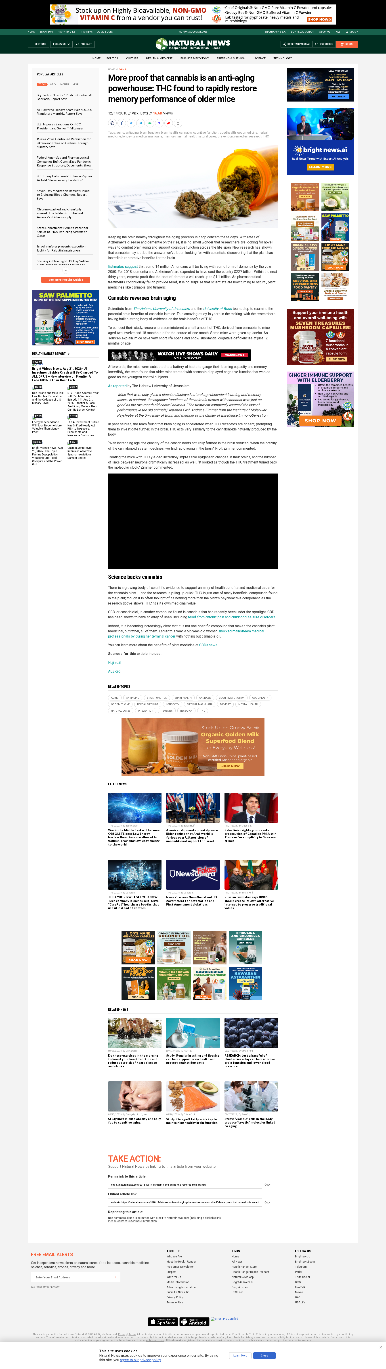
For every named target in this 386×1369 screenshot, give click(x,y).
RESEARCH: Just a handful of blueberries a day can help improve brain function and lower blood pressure (249, 1061)
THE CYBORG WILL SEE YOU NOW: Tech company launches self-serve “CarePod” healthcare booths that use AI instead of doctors (133, 902)
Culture (132, 58)
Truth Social (302, 1277)
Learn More (240, 1355)
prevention (225, 136)
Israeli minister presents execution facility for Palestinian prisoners (61, 248)
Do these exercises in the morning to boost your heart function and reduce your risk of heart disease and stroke (133, 1061)
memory (170, 136)
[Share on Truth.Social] (159, 123)
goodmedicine (247, 132)
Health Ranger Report (49, 353)
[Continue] (115, 1277)
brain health (169, 132)
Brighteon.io (302, 1256)
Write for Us (174, 1277)
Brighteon (46, 32)
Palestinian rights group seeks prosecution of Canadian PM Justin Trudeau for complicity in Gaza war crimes (250, 835)
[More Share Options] (178, 123)
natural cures (207, 136)
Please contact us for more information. (132, 1221)
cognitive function (205, 132)
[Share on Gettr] (169, 123)
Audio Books (105, 32)
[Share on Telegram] (141, 123)
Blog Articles (240, 1287)
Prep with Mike (66, 32)
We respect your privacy (45, 1287)
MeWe (299, 1292)
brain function (150, 132)
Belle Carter (132, 826)
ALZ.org (114, 671)
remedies (241, 136)
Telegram (301, 1266)
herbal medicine (147, 704)
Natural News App (243, 1277)
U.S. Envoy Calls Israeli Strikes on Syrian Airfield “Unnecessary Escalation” (64, 178)
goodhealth (228, 132)
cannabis (185, 132)
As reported (117, 386)
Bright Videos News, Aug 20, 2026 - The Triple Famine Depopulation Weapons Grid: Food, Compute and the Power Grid (47, 456)
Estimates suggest (123, 266)
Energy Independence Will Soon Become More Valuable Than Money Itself (47, 427)
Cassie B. (247, 826)
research (255, 136)
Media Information (178, 1282)
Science (260, 58)
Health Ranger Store (244, 1266)
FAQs (337, 32)
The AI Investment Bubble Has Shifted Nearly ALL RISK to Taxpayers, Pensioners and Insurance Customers (83, 428)
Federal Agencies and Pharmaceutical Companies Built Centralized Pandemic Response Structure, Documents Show (64, 161)
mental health (187, 136)
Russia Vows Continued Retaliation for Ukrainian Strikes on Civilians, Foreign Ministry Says (64, 143)
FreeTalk (300, 1287)
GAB (297, 1297)
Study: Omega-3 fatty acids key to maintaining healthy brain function (192, 1120)
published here (155, 1340)
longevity (128, 136)
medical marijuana (149, 136)
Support (171, 1271)
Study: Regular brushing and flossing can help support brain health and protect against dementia (192, 1059)
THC (266, 136)
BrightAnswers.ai (275, 32)
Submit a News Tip (178, 1292)
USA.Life (300, 1302)
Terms (132, 1334)
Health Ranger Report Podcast (250, 1271)
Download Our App (302, 32)
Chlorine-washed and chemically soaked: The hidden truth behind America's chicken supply (60, 213)
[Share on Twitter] (131, 123)
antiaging (132, 132)
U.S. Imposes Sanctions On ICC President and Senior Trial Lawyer (60, 126)
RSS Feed (237, 1292)
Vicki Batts (140, 113)
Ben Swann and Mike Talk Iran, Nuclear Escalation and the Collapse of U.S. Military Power (47, 398)
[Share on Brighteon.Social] (112, 123)
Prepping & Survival (231, 58)
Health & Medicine (159, 58)
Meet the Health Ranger (181, 1261)
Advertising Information (181, 1287)
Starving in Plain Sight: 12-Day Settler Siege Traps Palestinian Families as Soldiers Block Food (63, 265)
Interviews (86, 32)
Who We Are (174, 1256)
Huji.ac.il (114, 663)
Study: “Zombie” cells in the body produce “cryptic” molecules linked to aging (249, 1122)
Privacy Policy (175, 1297)
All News (237, 1261)
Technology (283, 58)
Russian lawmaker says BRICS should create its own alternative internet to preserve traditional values (249, 902)
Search (354, 32)
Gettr (298, 1282)
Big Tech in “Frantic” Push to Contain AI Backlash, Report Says (64, 97)
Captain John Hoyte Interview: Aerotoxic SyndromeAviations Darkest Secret (79, 452)
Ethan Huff (189, 826)
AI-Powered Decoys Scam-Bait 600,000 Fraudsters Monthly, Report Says (64, 111)
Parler (298, 1271)
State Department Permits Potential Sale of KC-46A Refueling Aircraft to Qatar (62, 231)
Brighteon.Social (305, 1261)
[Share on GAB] (150, 123)
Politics (112, 58)
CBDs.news (208, 645)
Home (31, 32)
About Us (324, 32)
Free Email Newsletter (180, 1266)
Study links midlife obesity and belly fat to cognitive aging (134, 1120)
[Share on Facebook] (122, 123)
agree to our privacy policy (140, 1360)
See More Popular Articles (65, 279)
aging (120, 132)
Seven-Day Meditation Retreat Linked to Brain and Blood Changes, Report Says (63, 194)
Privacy (122, 1334)
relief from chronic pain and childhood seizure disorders (231, 617)
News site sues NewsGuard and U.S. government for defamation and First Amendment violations (192, 900)
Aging (122, 69)
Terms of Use (175, 1302)
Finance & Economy (194, 58)
